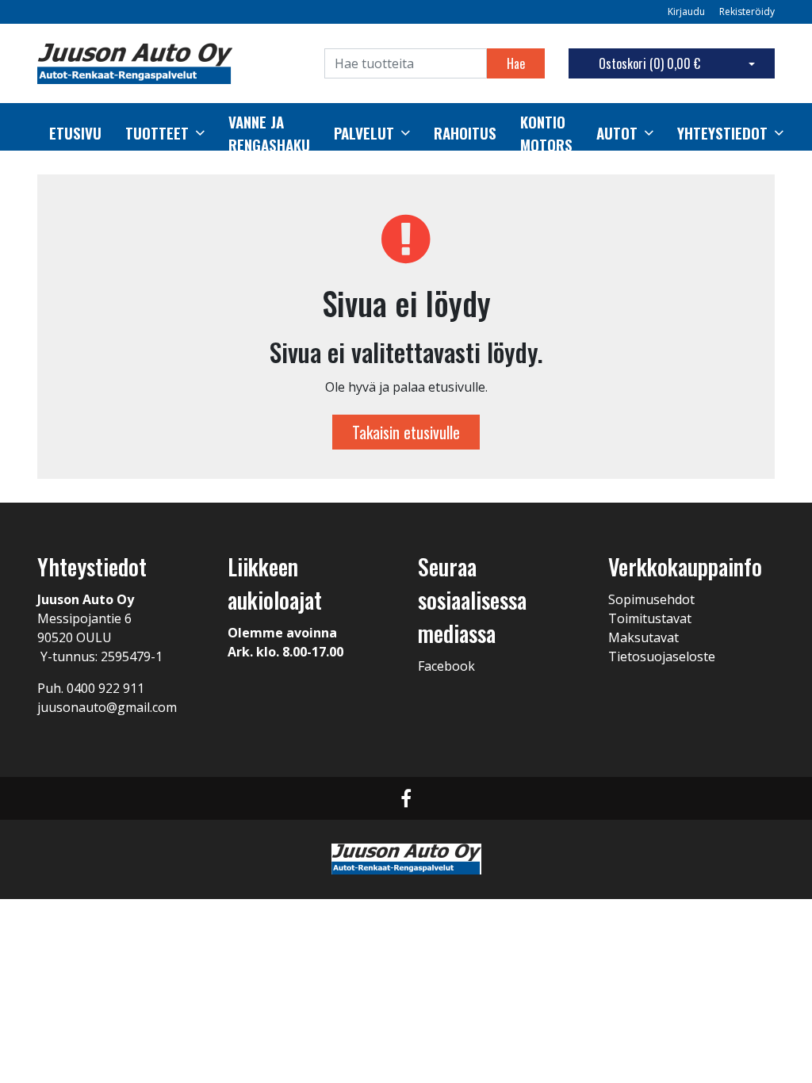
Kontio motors (546, 133)
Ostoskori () (649, 63)
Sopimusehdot (651, 599)
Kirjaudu (687, 11)
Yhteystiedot (722, 133)
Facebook (446, 666)
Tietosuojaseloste (661, 656)
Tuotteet (157, 133)
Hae (516, 63)
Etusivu (75, 133)
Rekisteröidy (747, 11)
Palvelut (364, 133)
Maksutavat (643, 637)
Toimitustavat (649, 618)
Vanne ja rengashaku (269, 133)
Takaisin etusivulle (406, 432)
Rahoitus (465, 133)
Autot (617, 133)
